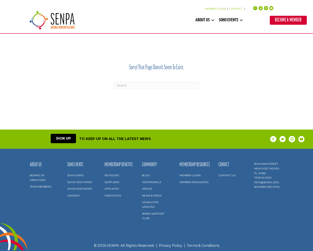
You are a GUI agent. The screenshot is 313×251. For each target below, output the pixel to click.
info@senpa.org (266, 182)
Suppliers (112, 182)
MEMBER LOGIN (215, 8)
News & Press (151, 195)
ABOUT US (202, 20)
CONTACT (236, 8)
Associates (113, 195)
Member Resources (193, 182)
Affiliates (112, 188)
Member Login (190, 175)
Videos (147, 188)
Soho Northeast (79, 188)
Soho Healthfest (79, 182)
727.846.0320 (262, 177)
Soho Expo (75, 175)
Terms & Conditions (203, 246)
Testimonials (151, 182)
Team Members (40, 186)
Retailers (112, 175)
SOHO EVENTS (228, 20)
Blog (146, 175)
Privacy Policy (170, 246)
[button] (213, 20)
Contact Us (226, 175)
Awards (73, 195)
